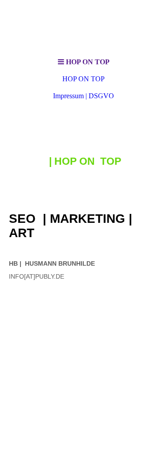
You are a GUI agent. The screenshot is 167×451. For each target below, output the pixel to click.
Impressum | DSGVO (83, 96)
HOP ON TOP (83, 79)
